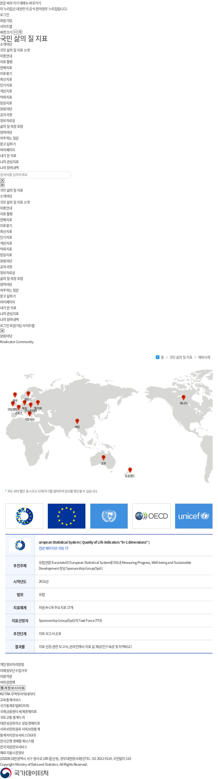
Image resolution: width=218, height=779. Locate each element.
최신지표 (6, 79)
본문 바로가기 (9, 2)
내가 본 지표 (8, 155)
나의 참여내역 (9, 167)
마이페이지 (7, 301)
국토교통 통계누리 (12, 717)
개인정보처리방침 (12, 664)
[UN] (109, 516)
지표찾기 (6, 73)
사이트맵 (6, 26)
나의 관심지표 (9, 161)
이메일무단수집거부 (13, 670)
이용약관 (6, 676)
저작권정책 (7, 682)
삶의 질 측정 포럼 (11, 126)
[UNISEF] (193, 516)
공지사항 (6, 114)
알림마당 (6, 260)
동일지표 (6, 102)
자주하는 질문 (9, 137)
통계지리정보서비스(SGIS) (18, 735)
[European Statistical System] (24, 516)
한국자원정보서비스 (13, 746)
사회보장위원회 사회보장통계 (20, 728)
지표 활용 (6, 213)
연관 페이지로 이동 (52, 548)
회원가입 (6, 20)
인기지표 (6, 85)
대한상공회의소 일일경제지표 (20, 723)
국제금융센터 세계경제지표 (18, 711)
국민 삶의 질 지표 (11, 190)
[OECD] (151, 516)
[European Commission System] (66, 516)
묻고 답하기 (8, 143)
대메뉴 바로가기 (30, 2)
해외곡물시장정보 (12, 752)
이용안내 (6, 55)
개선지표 (6, 90)
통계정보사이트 (13, 688)
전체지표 (6, 67)
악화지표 (6, 96)
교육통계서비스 (10, 699)
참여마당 (6, 284)
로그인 (4, 14)
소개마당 (6, 195)
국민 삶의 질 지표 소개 (15, 49)
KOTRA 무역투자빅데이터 (17, 693)
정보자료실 (7, 120)
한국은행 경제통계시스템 (17, 740)
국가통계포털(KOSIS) (14, 705)
